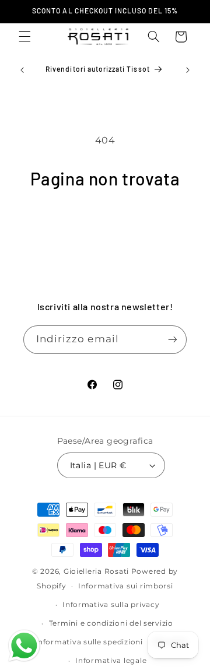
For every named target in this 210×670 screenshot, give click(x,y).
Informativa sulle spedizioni (89, 642)
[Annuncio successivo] (188, 70)
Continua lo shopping (105, 221)
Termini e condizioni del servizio (111, 623)
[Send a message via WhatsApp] (24, 645)
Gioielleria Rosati (96, 571)
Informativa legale (110, 661)
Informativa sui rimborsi (125, 586)
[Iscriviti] (172, 339)
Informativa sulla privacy (110, 605)
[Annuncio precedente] (22, 70)
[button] (24, 36)
